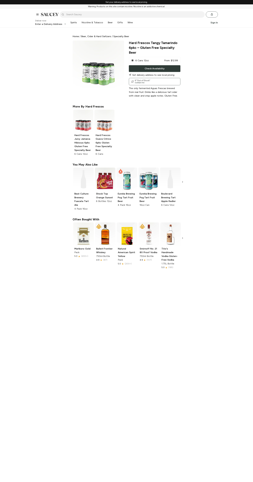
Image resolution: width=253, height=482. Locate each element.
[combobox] (134, 14)
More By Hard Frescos (88, 106)
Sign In (214, 22)
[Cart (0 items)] (212, 14)
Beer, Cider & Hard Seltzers (96, 36)
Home (76, 36)
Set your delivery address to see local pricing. (127, 2)
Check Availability (155, 68)
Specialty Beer (121, 36)
